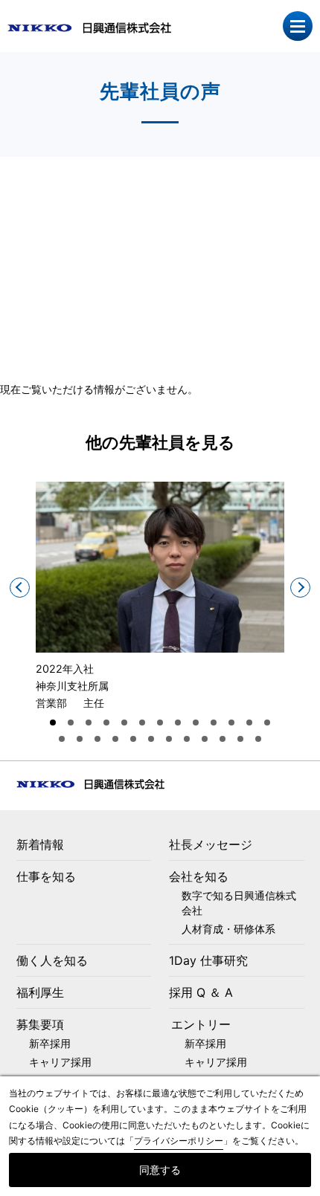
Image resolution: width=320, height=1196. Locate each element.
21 (187, 739)
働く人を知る (52, 960)
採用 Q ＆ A (201, 992)
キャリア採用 (60, 1062)
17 (115, 739)
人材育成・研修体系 (228, 928)
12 (249, 722)
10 (214, 722)
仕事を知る (46, 876)
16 (97, 739)
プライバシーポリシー (178, 1140)
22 (205, 739)
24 (240, 739)
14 (62, 739)
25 (258, 739)
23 (222, 739)
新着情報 (40, 844)
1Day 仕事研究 (208, 960)
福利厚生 (40, 992)
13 (267, 722)
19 (151, 739)
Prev (20, 588)
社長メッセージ (210, 844)
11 (231, 722)
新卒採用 (50, 1043)
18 (133, 739)
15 (80, 739)
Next (300, 588)
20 (169, 739)
